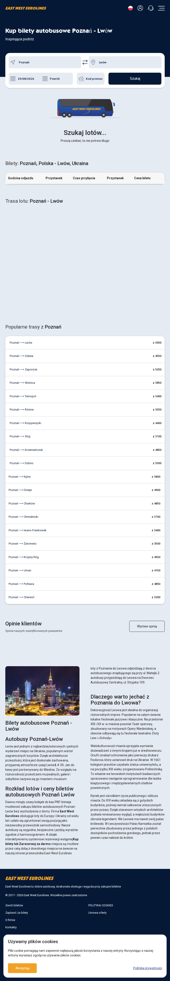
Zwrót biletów (14, 905)
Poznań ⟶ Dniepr (20, 490)
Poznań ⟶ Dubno (21, 463)
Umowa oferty (97, 912)
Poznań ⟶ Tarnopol (23, 396)
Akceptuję (22, 968)
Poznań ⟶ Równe (22, 409)
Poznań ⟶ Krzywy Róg (24, 557)
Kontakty (11, 927)
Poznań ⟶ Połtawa (21, 584)
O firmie (10, 920)
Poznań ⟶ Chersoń (21, 597)
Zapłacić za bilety (16, 912)
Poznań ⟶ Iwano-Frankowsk (27, 530)
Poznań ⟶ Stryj (20, 436)
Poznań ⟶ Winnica (22, 382)
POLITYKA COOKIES (100, 905)
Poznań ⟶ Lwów (21, 342)
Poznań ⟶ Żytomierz (23, 543)
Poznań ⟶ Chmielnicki (23, 516)
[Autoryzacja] (141, 8)
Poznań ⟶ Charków (22, 503)
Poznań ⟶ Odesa (21, 356)
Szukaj (135, 78)
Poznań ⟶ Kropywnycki (25, 423)
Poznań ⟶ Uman (20, 570)
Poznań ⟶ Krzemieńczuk (26, 450)
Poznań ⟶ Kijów (20, 476)
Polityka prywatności (147, 968)
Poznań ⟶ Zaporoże (23, 369)
